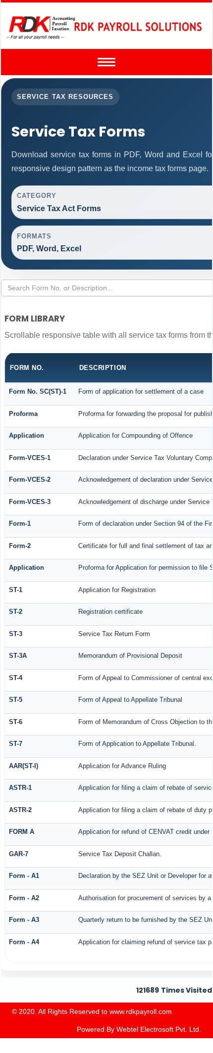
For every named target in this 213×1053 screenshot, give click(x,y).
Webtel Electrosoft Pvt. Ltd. (158, 1029)
